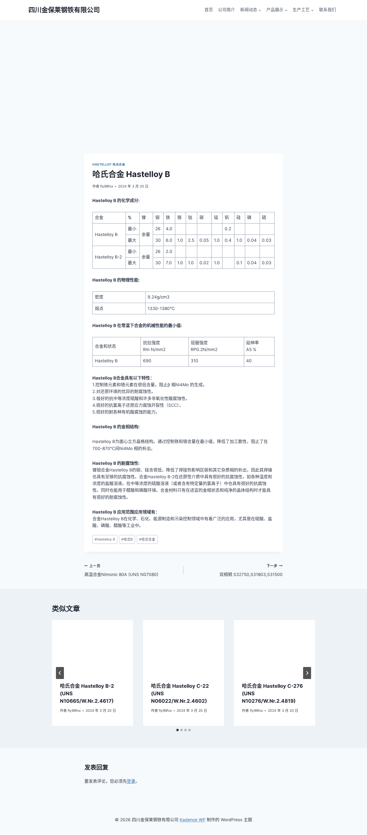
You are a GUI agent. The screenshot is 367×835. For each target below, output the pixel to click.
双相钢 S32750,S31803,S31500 (251, 570)
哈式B (127, 539)
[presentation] (92, 647)
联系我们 (327, 9)
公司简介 (226, 9)
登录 (131, 781)
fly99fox (106, 186)
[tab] (177, 730)
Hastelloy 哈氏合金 (108, 164)
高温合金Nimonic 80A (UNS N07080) (121, 570)
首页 (208, 9)
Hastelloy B (105, 539)
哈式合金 (147, 539)
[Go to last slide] (60, 673)
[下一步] (307, 673)
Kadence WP (192, 819)
